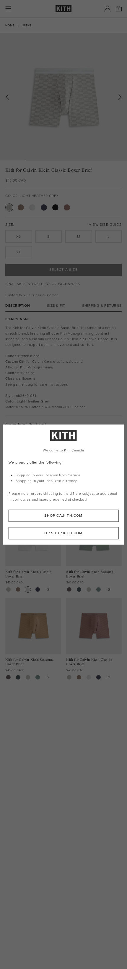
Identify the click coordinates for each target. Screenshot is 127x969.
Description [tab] (17, 305)
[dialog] (63, 484)
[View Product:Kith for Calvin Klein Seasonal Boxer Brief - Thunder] (69, 589)
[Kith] (63, 8)
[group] (63, 97)
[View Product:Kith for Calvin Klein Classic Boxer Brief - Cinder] (18, 589)
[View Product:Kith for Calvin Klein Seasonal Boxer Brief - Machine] (79, 589)
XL (18, 252)
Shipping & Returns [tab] (102, 305)
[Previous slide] (7, 97)
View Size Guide (105, 224)
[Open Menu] (8, 9)
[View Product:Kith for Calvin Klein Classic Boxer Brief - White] (28, 589)
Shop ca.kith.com (63, 515)
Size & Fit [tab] (56, 305)
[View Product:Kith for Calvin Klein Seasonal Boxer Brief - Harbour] (98, 589)
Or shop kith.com (63, 533)
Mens (27, 25)
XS (18, 236)
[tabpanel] (63, 363)
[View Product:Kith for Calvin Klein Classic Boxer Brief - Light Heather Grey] (8, 589)
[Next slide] (120, 97)
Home (9, 25)
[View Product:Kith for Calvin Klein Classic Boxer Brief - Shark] (37, 589)
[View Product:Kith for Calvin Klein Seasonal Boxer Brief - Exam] (89, 589)
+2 (47, 589)
